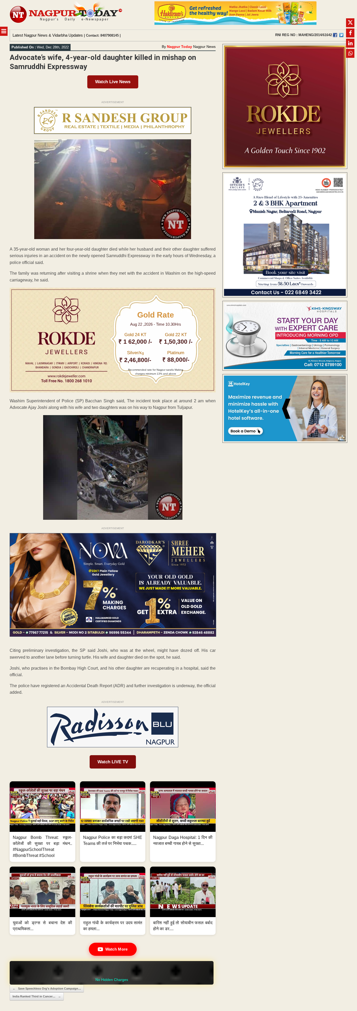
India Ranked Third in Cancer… (37, 996)
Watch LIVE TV (112, 761)
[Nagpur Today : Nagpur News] (66, 14)
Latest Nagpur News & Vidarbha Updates (48, 35)
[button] (42, 821)
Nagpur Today (179, 46)
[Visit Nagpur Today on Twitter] (341, 35)
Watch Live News (112, 81)
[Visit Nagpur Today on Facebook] (335, 35)
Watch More (116, 949)
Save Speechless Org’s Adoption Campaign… (47, 988)
